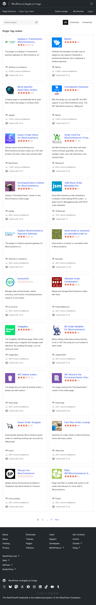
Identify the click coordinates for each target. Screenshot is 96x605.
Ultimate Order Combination (72, 280)
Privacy (5, 548)
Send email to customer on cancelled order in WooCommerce (77, 232)
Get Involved (79, 534)
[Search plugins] (36, 22)
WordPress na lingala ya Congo (22, 580)
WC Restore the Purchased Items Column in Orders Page (77, 376)
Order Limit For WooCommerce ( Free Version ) (76, 136)
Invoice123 (23, 278)
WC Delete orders (27, 374)
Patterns (30, 548)
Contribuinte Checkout (76, 87)
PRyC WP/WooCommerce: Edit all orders (77, 472)
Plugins (29, 543)
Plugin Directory (9, 11)
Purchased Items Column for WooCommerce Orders (31, 184)
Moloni (67, 39)
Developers (54, 543)
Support (52, 539)
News (5, 539)
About (5, 534)
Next (57, 520)
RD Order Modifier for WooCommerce (74, 328)
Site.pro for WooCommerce (26, 471)
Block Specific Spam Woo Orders (27, 88)
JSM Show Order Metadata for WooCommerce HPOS (76, 184)
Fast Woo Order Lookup (77, 422)
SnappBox (23, 326)
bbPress (7, 565)
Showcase (31, 534)
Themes (29, 539)
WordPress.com (11, 556)
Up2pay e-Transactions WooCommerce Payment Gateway (30, 40)
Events (76, 539)
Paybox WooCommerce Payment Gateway (30, 232)
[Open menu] (92, 3)
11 (51, 519)
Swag (76, 548)
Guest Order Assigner (29, 422)
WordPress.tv (56, 548)
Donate (77, 543)
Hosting (6, 543)
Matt (6, 560)
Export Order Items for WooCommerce (28, 136)
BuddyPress (9, 569)
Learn (51, 534)
